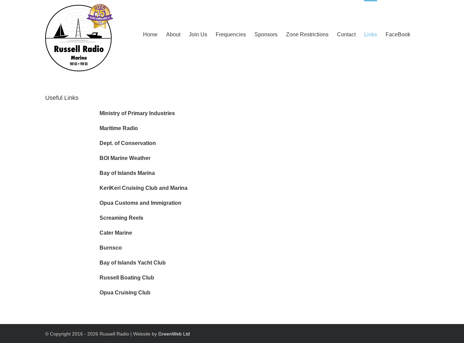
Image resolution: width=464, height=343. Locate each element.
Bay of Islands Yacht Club (133, 263)
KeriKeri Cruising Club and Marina (144, 188)
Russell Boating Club (127, 278)
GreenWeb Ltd (174, 334)
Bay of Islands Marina (127, 173)
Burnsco (111, 248)
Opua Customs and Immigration (140, 203)
